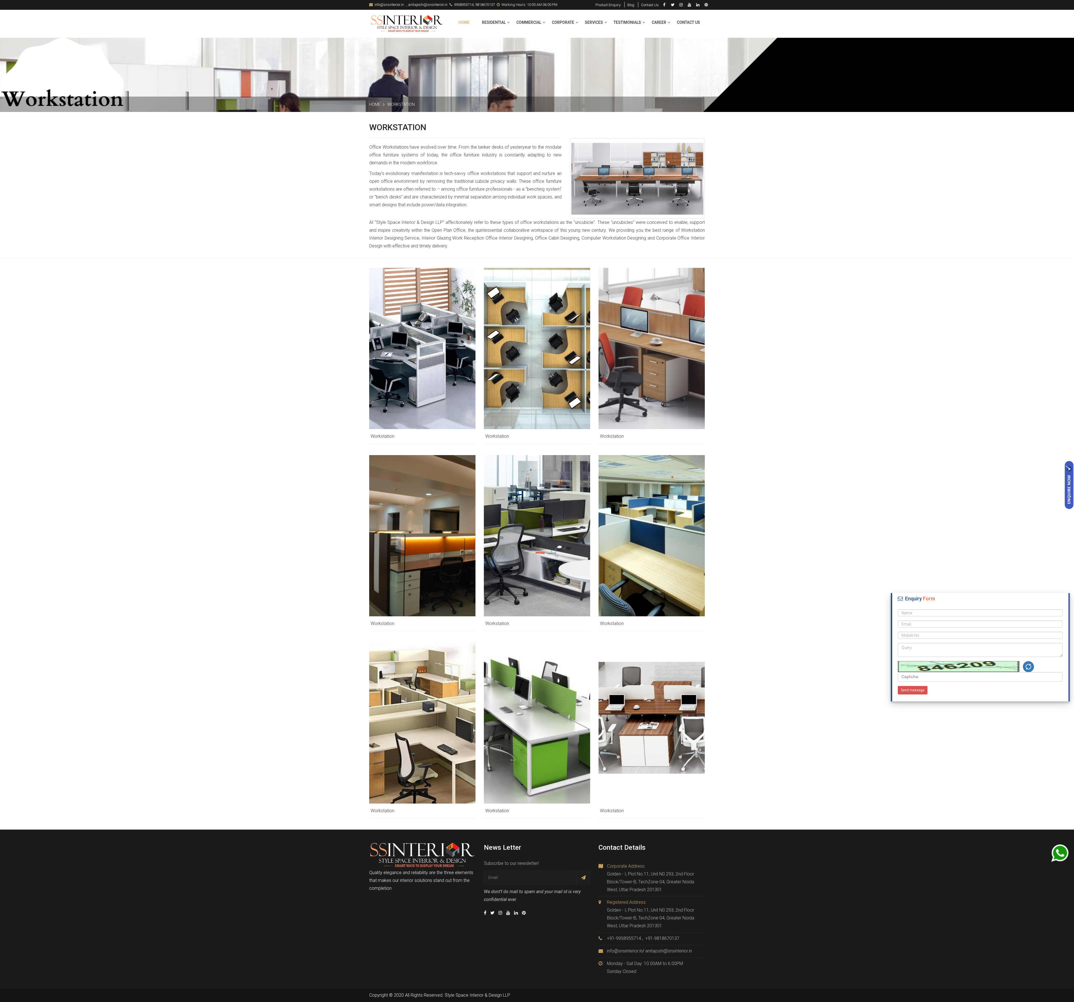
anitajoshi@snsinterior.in (427, 5)
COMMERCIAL (528, 22)
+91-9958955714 (624, 938)
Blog (630, 5)
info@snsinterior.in (389, 5)
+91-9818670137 (662, 938)
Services (594, 22)
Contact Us (650, 5)
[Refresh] (1028, 667)
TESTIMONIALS (627, 22)
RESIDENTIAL (494, 22)
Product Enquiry (608, 5)
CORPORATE (563, 22)
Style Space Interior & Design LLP (477, 995)
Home (464, 22)
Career (659, 22)
